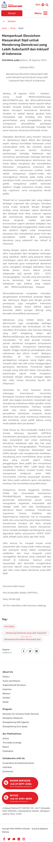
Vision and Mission (11, 681)
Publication (8, 751)
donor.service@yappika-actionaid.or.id (21, 786)
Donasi (12, 13)
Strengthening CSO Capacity (16, 722)
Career (6, 702)
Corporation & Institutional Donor (18, 763)
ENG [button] (38, 4)
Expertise (7, 689)
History (6, 676)
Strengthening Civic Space (15, 726)
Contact (6, 697)
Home (4, 28)
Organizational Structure (14, 685)
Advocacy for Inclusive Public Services (21, 714)
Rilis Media (9, 626)
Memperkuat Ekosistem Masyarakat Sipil (22, 639)
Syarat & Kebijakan (40, 829)
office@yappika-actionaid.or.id (19, 801)
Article (13, 28)
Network (6, 693)
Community (8, 771)
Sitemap (5, 832)
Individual (7, 767)
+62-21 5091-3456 (21, 784)
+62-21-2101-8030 (21, 798)
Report (6, 747)
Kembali (11, 21)
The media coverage (12, 742)
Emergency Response (13, 718)
